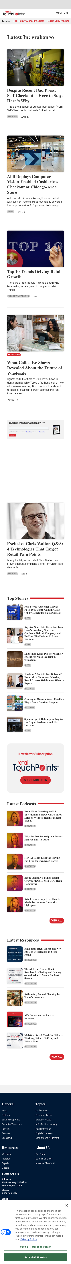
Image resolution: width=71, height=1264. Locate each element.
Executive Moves (43, 1120)
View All (56, 920)
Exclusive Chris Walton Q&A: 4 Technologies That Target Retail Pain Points (35, 548)
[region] (35, 1232)
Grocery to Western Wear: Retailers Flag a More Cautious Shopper (44, 700)
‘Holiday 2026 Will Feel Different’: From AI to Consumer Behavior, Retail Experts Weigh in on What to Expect (44, 678)
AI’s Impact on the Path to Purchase (39, 1016)
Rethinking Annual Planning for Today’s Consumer (42, 995)
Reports (5, 1163)
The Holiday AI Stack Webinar (28, 21)
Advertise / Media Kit (45, 1163)
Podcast (5, 1129)
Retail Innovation (43, 1129)
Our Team (40, 1154)
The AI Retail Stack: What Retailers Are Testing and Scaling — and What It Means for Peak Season (42, 973)
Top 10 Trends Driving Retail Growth (34, 274)
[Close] (67, 1205)
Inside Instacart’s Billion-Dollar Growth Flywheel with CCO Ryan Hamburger (43, 881)
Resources (30, 960)
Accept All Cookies (35, 1257)
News (10, 212)
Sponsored (7, 1138)
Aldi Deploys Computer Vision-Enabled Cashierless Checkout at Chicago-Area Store (32, 184)
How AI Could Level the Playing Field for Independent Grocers (42, 859)
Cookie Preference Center (35, 1246)
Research (6, 1159)
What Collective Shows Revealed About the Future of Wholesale (34, 367)
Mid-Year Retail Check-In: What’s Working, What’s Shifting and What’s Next (43, 1038)
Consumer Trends (44, 1115)
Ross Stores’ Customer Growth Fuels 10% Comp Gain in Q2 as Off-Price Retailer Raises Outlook (42, 610)
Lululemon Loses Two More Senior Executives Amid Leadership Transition (43, 657)
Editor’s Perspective (11, 1120)
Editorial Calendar (44, 1159)
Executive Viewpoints (18, 296)
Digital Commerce (44, 1133)
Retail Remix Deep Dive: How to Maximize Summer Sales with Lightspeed (42, 902)
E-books (5, 1168)
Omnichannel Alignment (47, 1138)
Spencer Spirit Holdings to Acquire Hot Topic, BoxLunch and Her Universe (43, 722)
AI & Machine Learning (46, 1124)
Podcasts (30, 826)
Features (12, 117)
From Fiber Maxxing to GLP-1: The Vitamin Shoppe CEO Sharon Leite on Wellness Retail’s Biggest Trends (43, 815)
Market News (42, 1111)
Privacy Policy (28, 1239)
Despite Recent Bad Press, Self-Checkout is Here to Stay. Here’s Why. (35, 95)
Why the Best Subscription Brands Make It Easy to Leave (43, 837)
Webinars (6, 1154)
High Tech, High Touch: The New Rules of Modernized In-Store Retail (42, 952)
